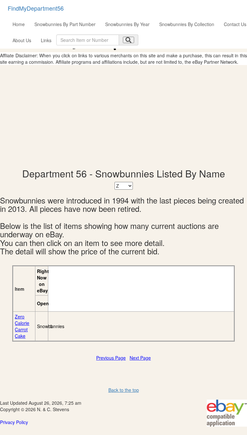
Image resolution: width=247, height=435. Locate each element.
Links (46, 40)
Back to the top (123, 390)
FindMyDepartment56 (36, 8)
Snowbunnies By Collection (186, 24)
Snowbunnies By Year (127, 24)
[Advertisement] (123, 116)
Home (19, 24)
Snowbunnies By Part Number (65, 24)
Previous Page (111, 358)
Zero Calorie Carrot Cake (22, 326)
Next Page (140, 358)
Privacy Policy (14, 422)
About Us (22, 40)
